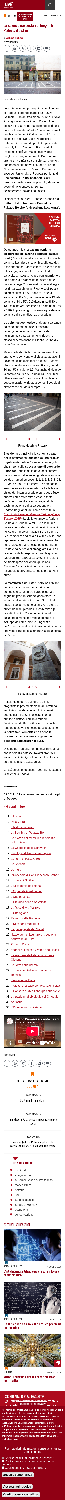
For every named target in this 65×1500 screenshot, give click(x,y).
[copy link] (7, 48)
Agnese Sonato (14, 37)
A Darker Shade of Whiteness (34, 1180)
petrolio (19, 1190)
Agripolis (16, 1001)
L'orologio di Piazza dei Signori (31, 853)
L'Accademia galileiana (26, 885)
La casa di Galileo (22, 880)
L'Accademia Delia (23, 980)
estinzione (21, 1209)
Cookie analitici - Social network (25, 1467)
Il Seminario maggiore (25, 923)
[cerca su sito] (50, 5)
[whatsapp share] (15, 48)
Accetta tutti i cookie (17, 1486)
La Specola (18, 864)
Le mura (16, 869)
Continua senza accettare (20, 1494)
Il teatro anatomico (22, 827)
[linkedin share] (38, 48)
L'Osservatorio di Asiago (26, 1007)
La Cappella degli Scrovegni (29, 847)
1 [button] (31, 440)
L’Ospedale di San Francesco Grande (35, 875)
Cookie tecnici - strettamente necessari (29, 1457)
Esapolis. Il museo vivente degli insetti (35, 949)
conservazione (24, 1214)
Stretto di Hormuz (26, 1204)
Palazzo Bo (18, 821)
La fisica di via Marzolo (25, 907)
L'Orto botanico (20, 896)
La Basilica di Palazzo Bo (27, 832)
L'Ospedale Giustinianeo (26, 891)
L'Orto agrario (19, 913)
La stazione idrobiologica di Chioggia (34, 996)
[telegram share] (23, 48)
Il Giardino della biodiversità (29, 902)
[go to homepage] (8, 5)
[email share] (46, 48)
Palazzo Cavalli (21, 944)
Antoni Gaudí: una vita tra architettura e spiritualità (29, 1378)
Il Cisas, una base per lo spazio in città (35, 985)
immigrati (21, 1170)
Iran (17, 1194)
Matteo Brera (23, 1185)
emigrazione (23, 1175)
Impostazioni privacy (33, 1403)
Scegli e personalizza (17, 1474)
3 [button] (37, 440)
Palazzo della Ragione (25, 918)
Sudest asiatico (24, 1199)
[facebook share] (30, 48)
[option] (32, 412)
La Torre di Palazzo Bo (25, 858)
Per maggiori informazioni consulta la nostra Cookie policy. (33, 1450)
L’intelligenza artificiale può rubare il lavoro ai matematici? (31, 1273)
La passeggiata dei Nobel (27, 929)
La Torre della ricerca (24, 965)
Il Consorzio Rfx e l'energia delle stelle (35, 991)
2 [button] (34, 440)
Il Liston (16, 816)
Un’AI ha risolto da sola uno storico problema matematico (32, 1326)
